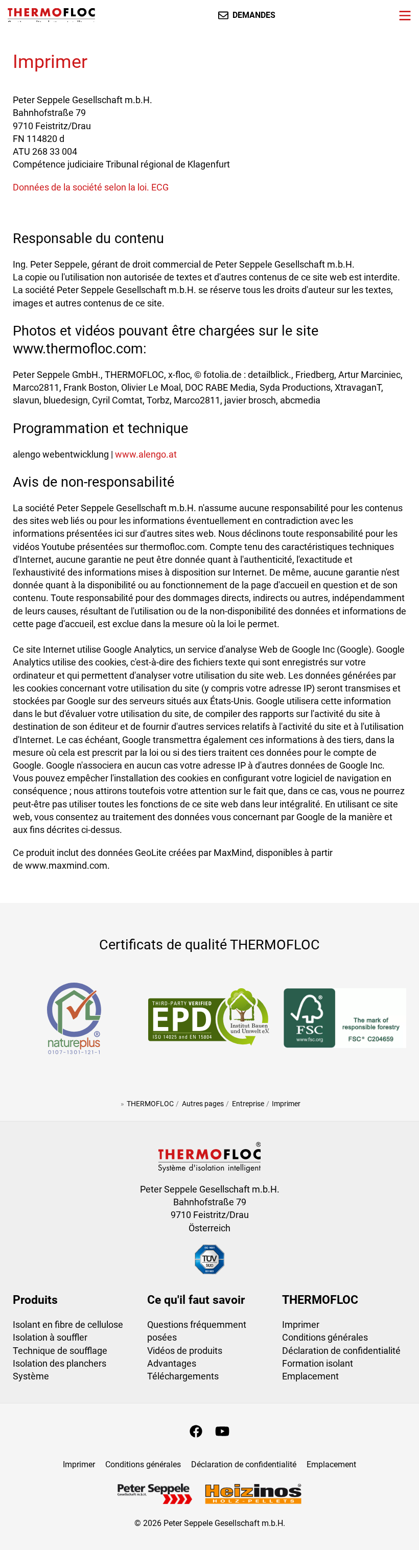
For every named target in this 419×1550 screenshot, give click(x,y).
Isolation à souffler (50, 1337)
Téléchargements (183, 1376)
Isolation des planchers (59, 1363)
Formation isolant (317, 1363)
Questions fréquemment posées (196, 1331)
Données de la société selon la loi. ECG (91, 187)
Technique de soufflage (60, 1350)
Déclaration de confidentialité (341, 1350)
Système (31, 1376)
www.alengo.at (146, 454)
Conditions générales (325, 1337)
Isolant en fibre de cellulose (68, 1324)
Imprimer (300, 1324)
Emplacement (310, 1376)
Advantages (171, 1363)
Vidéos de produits (184, 1350)
